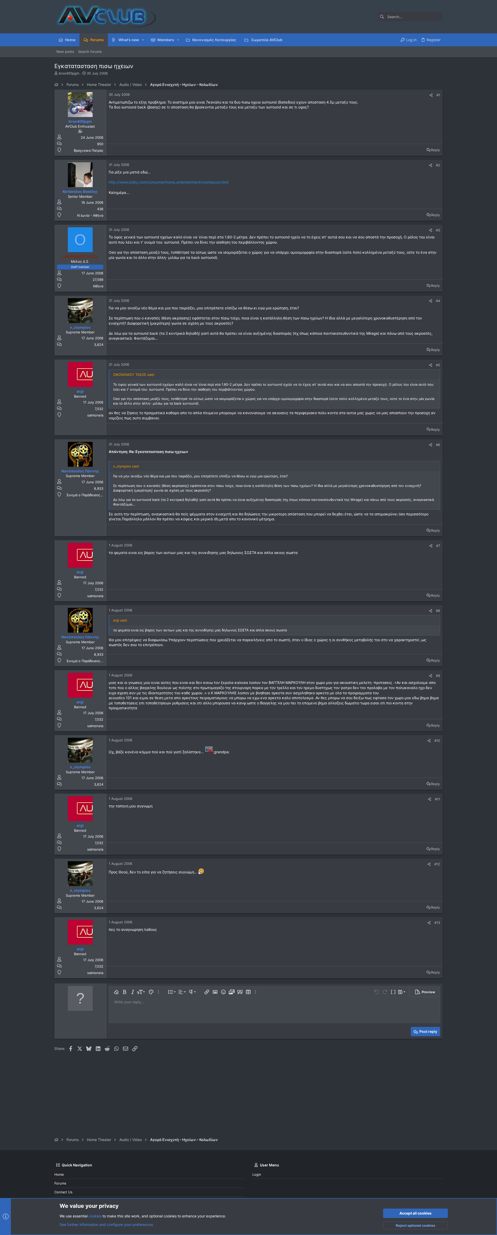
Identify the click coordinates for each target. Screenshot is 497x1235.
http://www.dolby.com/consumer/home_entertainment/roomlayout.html (169, 182)
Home (59, 1174)
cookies (95, 1216)
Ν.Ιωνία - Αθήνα (90, 215)
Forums (60, 1183)
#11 (437, 799)
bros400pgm (69, 73)
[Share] (431, 95)
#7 (438, 546)
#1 (438, 95)
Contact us (63, 1192)
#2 (438, 165)
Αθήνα (98, 286)
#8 (438, 611)
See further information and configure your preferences (106, 1224)
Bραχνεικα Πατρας (88, 150)
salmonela (95, 415)
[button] (143, 40)
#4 (438, 301)
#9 (438, 676)
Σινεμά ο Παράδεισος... (85, 495)
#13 (437, 922)
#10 (437, 741)
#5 (438, 365)
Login (256, 1174)
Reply (435, 150)
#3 (438, 230)
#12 (437, 864)
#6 (438, 445)
